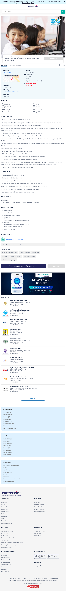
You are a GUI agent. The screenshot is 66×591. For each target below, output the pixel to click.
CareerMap (4, 509)
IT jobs (5, 474)
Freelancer (4, 555)
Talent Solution (38, 507)
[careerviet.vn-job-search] (40, 556)
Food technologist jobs (9, 428)
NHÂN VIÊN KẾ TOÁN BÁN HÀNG (20, 310)
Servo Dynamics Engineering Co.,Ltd (20, 340)
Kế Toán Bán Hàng (15, 348)
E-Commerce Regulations (8, 538)
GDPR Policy (4, 535)
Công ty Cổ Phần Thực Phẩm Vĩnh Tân (20, 302)
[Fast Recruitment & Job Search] (33, 6)
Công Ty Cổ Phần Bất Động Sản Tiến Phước (21, 378)
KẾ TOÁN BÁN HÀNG (16, 357)
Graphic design (5, 562)
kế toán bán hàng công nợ (9, 260)
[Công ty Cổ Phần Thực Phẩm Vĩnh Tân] (5, 303)
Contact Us (37, 535)
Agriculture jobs (7, 421)
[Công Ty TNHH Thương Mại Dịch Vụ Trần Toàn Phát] (5, 389)
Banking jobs (7, 419)
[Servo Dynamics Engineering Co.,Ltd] (5, 341)
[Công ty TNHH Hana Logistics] (5, 313)
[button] (64, 1)
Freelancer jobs (7, 472)
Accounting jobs (7, 412)
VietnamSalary (5, 507)
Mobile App (4, 516)
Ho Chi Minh (7, 72)
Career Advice (5, 511)
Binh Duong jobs (7, 443)
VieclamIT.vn (37, 533)
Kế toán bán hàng (15, 329)
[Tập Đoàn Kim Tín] (5, 332)
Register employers (39, 511)
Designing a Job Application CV (14, 239)
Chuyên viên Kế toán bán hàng (19, 377)
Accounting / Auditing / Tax (11, 91)
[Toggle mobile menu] (2, 6)
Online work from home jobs (11, 465)
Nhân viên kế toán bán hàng (18, 300)
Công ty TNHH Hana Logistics (18, 312)
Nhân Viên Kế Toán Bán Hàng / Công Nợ (22, 367)
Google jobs (6, 470)
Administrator (5, 571)
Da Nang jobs (7, 450)
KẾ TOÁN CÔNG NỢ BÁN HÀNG (19, 386)
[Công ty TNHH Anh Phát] (5, 360)
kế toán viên (35, 252)
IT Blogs (3, 514)
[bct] (33, 586)
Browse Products (39, 509)
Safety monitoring (6, 564)
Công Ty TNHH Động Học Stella (18, 321)
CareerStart (4, 521)
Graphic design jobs (8, 481)
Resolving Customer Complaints (10, 545)
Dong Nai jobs (7, 445)
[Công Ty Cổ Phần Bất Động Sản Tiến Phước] (5, 379)
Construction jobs (8, 414)
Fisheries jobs (7, 426)
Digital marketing (6, 560)
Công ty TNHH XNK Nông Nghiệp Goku (20, 350)
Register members (6, 523)
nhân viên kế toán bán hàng (9, 252)
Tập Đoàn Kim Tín (15, 331)
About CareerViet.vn (7, 531)
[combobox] (31, 12)
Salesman (4, 569)
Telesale (3, 567)
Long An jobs (7, 448)
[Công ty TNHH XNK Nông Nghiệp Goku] (5, 351)
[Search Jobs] (63, 12)
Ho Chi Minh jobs (8, 439)
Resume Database (39, 504)
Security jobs (7, 417)
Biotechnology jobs (8, 423)
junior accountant (16, 256)
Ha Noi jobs (6, 441)
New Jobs (4, 502)
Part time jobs (7, 468)
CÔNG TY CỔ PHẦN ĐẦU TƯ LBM (18, 369)
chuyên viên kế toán (29, 256)
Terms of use (5, 540)
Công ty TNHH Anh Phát (16, 359)
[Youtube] (40, 566)
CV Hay (3, 504)
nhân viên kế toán (25, 252)
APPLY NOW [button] (53, 58)
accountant (5, 256)
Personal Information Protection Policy (12, 542)
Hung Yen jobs (7, 454)
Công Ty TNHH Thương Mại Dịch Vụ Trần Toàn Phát (23, 388)
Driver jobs (6, 476)
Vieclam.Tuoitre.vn (39, 531)
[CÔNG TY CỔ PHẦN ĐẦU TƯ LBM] (5, 370)
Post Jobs (37, 502)
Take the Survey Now (28, 3)
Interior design (5, 557)
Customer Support (6, 547)
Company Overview (15, 65)
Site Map (3, 518)
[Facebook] (34, 566)
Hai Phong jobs (7, 452)
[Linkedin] (37, 566)
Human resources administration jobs (13, 479)
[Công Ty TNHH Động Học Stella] (5, 322)
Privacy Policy (5, 533)
